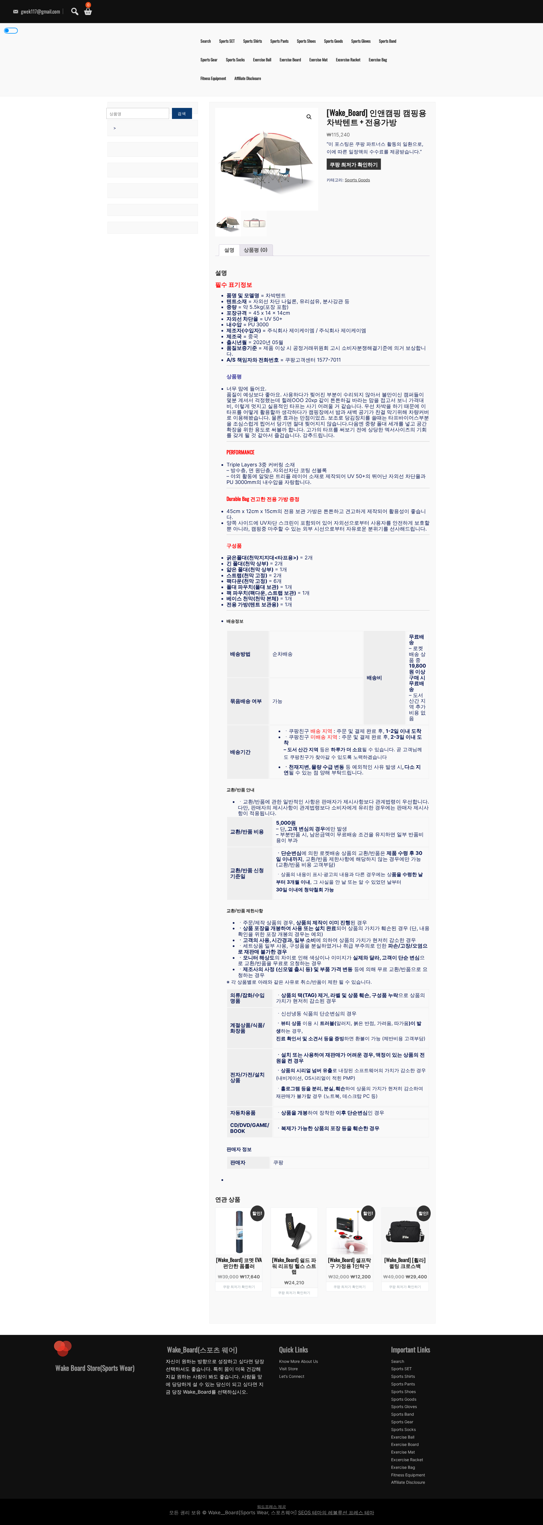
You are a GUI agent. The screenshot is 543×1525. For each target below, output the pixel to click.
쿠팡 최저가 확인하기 (354, 164)
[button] (309, 117)
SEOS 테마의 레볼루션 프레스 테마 (336, 1512)
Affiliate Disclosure (247, 78)
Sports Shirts (252, 41)
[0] (86, 11)
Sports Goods (333, 41)
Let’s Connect (291, 1376)
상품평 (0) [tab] (256, 250)
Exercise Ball (262, 59)
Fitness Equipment (213, 78)
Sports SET (227, 41)
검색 (182, 113)
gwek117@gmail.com (40, 11)
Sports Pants (279, 41)
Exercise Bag (378, 59)
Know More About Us (298, 1361)
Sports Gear (209, 59)
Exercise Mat (318, 59)
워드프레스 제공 (271, 1506)
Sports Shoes (306, 41)
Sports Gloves (360, 41)
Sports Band (387, 41)
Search (206, 41)
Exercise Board (290, 59)
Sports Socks (235, 59)
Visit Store (288, 1369)
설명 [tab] (229, 250)
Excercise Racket (348, 59)
